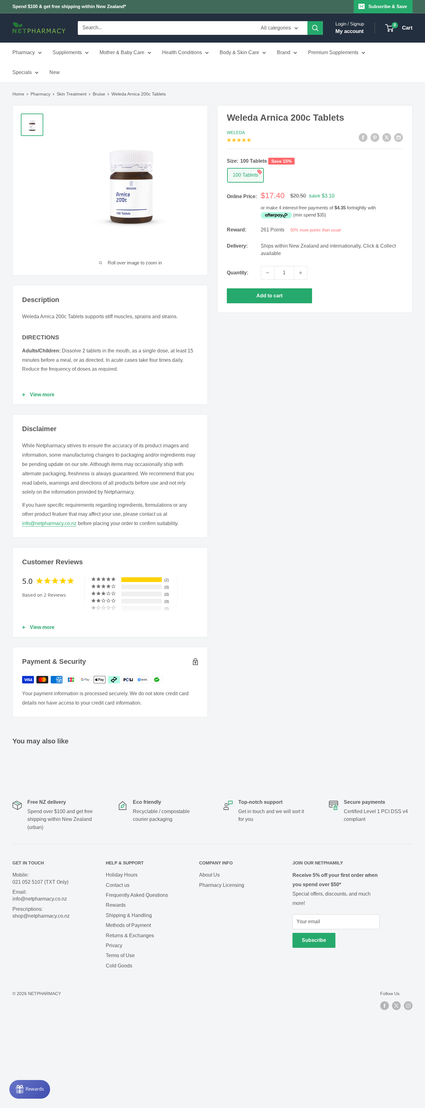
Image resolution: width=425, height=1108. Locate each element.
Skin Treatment (71, 93)
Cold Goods (119, 965)
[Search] (315, 28)
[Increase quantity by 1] (300, 272)
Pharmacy (23, 52)
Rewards (116, 905)
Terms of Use (120, 955)
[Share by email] (398, 137)
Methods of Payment (128, 925)
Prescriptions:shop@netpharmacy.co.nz (41, 912)
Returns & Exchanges (130, 935)
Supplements (67, 52)
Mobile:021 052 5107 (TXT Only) (40, 878)
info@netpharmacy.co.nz (49, 523)
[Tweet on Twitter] (386, 137)
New (54, 72)
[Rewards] (29, 1089)
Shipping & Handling (129, 915)
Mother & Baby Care (122, 52)
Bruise (99, 93)
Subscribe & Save (387, 6)
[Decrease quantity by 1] (267, 272)
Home (18, 93)
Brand (283, 52)
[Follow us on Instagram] (408, 1005)
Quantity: (237, 272)
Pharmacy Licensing (221, 885)
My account (349, 31)
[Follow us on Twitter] (396, 1005)
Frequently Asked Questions (137, 895)
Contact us (117, 885)
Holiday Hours (122, 875)
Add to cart (269, 295)
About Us (209, 875)
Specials (22, 72)
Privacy (114, 945)
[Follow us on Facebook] (384, 1005)
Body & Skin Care (239, 52)
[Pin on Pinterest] (375, 137)
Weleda (236, 132)
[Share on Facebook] (363, 137)
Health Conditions (182, 52)
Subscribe (314, 940)
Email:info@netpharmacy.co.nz (39, 895)
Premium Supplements (333, 52)
